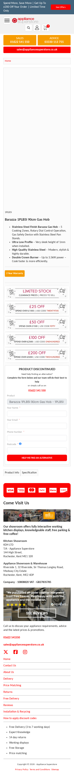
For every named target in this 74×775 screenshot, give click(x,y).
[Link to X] (5, 652)
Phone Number (14, 432)
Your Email (12, 420)
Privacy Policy (21, 769)
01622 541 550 (19, 42)
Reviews (8, 705)
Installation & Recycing (16, 711)
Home (6, 659)
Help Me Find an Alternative (37, 458)
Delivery (8, 678)
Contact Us (9, 665)
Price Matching (12, 685)
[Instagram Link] (25, 652)
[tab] (11, 473)
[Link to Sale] (37, 515)
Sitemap (55, 769)
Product (11, 395)
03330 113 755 (54, 42)
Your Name (12, 408)
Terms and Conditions (40, 769)
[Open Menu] (7, 20)
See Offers (61, 7)
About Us (8, 672)
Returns (7, 692)
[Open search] (28, 27)
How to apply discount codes (19, 718)
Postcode (11, 444)
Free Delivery (11, 698)
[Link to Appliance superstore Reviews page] (37, 604)
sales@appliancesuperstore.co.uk (37, 49)
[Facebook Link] (15, 652)
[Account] (37, 27)
